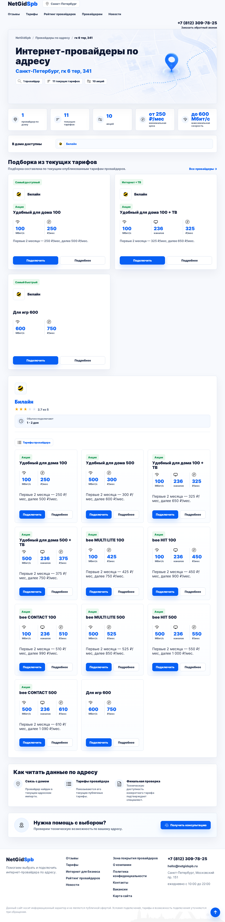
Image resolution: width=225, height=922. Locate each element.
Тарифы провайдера (36, 442)
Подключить (35, 260)
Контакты (120, 882)
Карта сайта (122, 896)
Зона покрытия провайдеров (135, 858)
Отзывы (14, 14)
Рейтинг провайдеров (60, 14)
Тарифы (32, 14)
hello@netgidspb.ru (183, 866)
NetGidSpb (23, 37)
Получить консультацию (188, 825)
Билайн (71, 144)
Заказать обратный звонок (199, 27)
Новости (115, 14)
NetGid (23, 4)
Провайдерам (92, 14)
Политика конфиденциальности (130, 874)
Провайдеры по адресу (52, 37)
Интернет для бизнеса (83, 871)
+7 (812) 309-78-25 (187, 858)
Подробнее (82, 260)
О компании (122, 865)
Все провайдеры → (203, 169)
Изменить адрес (37, 93)
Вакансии (120, 889)
